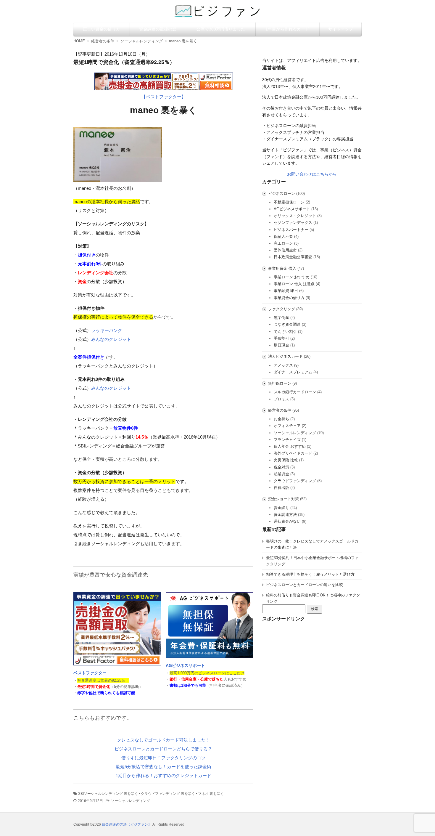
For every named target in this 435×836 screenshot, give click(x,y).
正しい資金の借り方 (101, 29)
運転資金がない (287, 521)
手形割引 (281, 338)
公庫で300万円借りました (220, 29)
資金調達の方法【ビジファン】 (127, 824)
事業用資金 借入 (282, 268)
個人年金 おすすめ (290, 446)
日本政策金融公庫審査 (293, 257)
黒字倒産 (281, 317)
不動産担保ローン (289, 202)
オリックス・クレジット (295, 216)
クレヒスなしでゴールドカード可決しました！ (163, 739)
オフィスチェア (287, 425)
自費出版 (281, 487)
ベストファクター (90, 672)
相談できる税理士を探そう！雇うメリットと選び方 (310, 574)
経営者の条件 (279, 410)
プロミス (281, 399)
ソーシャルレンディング (130, 801)
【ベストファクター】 (163, 96)
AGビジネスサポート (185, 665)
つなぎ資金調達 (287, 324)
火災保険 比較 (286, 460)
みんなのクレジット (111, 339)
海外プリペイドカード (293, 453)
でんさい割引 (285, 331)
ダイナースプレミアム (293, 372)
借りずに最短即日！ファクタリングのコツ (163, 757)
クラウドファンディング (295, 481)
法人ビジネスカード (285, 356)
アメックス (283, 365)
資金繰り (281, 508)
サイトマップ (340, 29)
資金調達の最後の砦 (157, 29)
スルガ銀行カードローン (295, 392)
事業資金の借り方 (289, 298)
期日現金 (281, 345)
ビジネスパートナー (291, 229)
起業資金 (281, 474)
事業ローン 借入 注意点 (294, 284)
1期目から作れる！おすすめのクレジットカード (163, 775)
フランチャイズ (287, 439)
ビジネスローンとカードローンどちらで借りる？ (163, 748)
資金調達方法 (285, 514)
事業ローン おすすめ (292, 277)
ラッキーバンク (106, 330)
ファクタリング (281, 309)
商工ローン (283, 243)
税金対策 (281, 467)
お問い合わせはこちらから (312, 174)
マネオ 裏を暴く (211, 794)
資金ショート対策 (283, 499)
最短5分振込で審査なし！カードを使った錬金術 (163, 766)
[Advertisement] (312, 665)
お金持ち (281, 419)
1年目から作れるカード (287, 29)
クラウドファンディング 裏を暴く (168, 794)
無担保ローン (279, 383)
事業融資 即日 (286, 290)
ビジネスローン (281, 193)
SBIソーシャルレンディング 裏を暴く (108, 794)
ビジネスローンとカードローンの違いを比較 (304, 585)
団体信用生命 (285, 250)
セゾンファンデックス (293, 222)
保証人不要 (283, 236)
